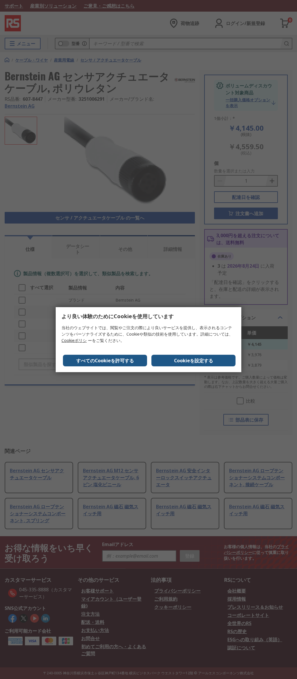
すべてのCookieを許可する (105, 360)
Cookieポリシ (74, 340)
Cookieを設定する (193, 360)
